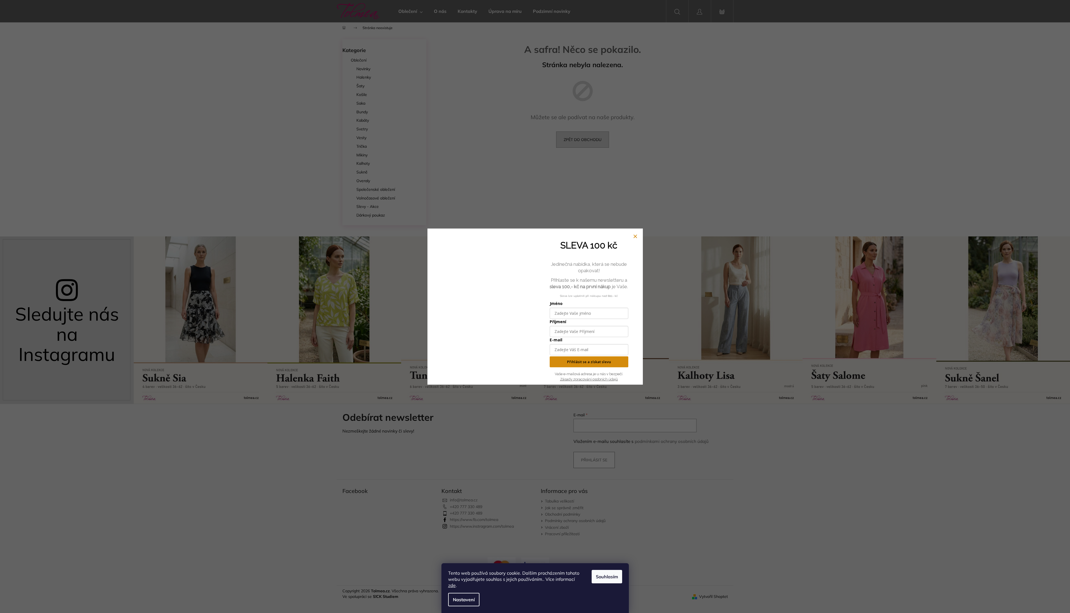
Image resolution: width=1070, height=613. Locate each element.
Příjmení (558, 321)
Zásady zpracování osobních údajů (589, 379)
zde (452, 585)
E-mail (556, 339)
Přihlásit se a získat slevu (589, 361)
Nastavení (464, 599)
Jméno (556, 303)
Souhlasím (607, 576)
